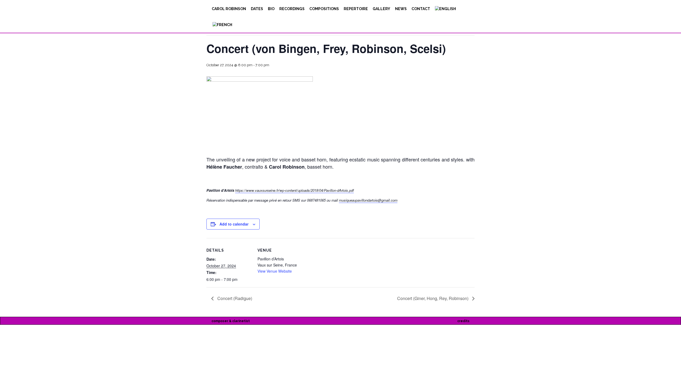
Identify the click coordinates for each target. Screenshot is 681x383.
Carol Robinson (229, 9)
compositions (324, 9)
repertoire (356, 9)
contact (421, 9)
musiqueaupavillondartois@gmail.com (368, 200)
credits (463, 321)
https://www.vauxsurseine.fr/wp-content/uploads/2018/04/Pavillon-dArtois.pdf (294, 190)
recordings (292, 9)
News (401, 9)
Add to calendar (233, 224)
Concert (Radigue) (234, 298)
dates (257, 9)
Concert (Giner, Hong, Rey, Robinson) (433, 298)
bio (271, 9)
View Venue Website (275, 271)
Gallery (381, 9)
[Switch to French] (221, 25)
